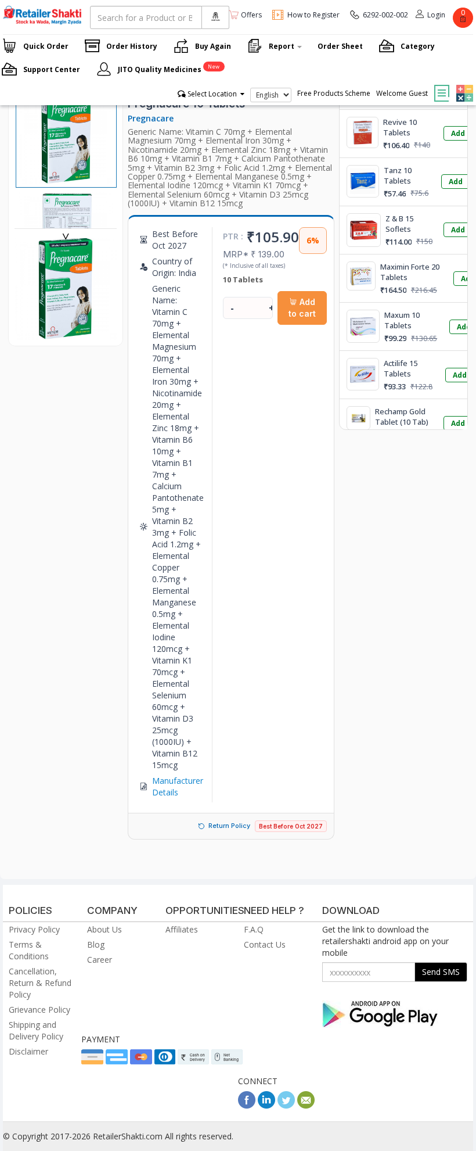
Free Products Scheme (333, 93)
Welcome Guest (402, 93)
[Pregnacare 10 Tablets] (66, 333)
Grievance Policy (39, 1009)
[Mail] (306, 1105)
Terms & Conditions (29, 950)
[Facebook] (246, 1105)
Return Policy (229, 826)
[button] (463, 85)
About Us (104, 929)
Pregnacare (151, 118)
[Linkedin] (266, 1105)
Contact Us (265, 944)
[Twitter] (286, 1105)
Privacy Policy (34, 929)
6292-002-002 (385, 15)
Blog (95, 944)
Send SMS (441, 971)
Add (458, 133)
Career (99, 959)
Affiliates (181, 929)
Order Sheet (340, 46)
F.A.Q (254, 929)
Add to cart (302, 307)
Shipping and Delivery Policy (36, 1030)
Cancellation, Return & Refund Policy (40, 983)
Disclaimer (28, 1051)
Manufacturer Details (177, 786)
